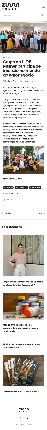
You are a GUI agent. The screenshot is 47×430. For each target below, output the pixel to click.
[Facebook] (19, 418)
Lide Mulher (36, 187)
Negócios (14, 193)
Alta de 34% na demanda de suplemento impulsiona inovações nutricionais (20, 328)
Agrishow (9, 187)
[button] (42, 15)
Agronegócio (22, 187)
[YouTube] (28, 418)
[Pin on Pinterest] (12, 199)
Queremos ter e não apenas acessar (21, 391)
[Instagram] (23, 418)
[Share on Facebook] (4, 199)
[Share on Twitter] (8, 199)
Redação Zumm (11, 81)
